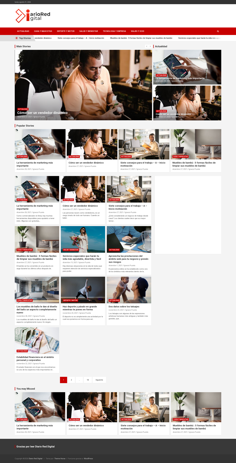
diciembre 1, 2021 (115, 265)
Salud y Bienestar (88, 31)
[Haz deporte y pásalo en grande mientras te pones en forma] (83, 290)
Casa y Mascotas (43, 31)
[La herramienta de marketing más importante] (37, 189)
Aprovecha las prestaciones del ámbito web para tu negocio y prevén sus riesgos (128, 259)
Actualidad (23, 31)
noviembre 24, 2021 (70, 313)
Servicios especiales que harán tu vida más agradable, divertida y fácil (184, 38)
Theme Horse (59, 458)
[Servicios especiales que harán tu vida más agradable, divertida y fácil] (83, 239)
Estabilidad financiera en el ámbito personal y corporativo (35, 359)
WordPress (88, 458)
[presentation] (146, 46)
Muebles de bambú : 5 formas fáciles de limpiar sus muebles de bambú (117, 38)
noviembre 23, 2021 (116, 310)
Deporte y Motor (65, 31)
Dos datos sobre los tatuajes (124, 306)
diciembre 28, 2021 (163, 81)
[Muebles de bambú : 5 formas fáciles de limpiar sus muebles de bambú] (37, 239)
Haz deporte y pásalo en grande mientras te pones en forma (80, 308)
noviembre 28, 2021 (24, 316)
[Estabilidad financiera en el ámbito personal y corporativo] (37, 340)
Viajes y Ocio (137, 31)
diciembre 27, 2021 (24, 117)
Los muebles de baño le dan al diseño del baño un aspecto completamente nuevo (37, 309)
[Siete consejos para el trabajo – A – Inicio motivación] (129, 189)
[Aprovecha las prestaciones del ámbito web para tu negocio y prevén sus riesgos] (129, 239)
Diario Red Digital (35, 458)
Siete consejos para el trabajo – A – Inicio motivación (56, 38)
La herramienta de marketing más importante (180, 78)
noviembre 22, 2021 (24, 364)
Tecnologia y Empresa (114, 31)
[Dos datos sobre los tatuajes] (129, 290)
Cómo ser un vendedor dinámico (173, 114)
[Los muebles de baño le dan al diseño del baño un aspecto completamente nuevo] (37, 290)
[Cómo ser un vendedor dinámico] (83, 189)
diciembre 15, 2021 (70, 262)
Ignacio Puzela (39, 117)
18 (88, 380)
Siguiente (99, 380)
